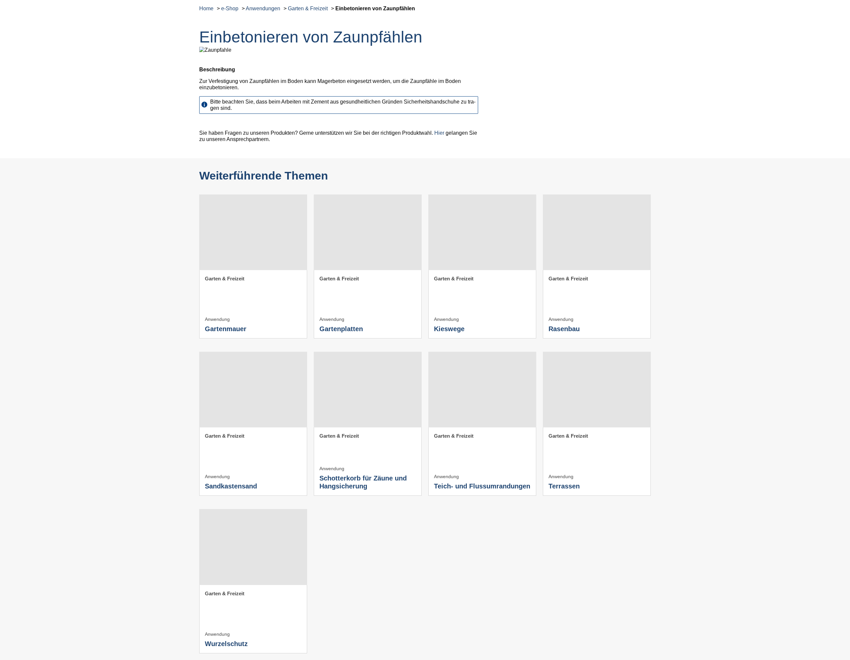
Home (206, 8)
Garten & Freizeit (308, 8)
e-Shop (229, 8)
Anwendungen (263, 8)
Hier (439, 133)
